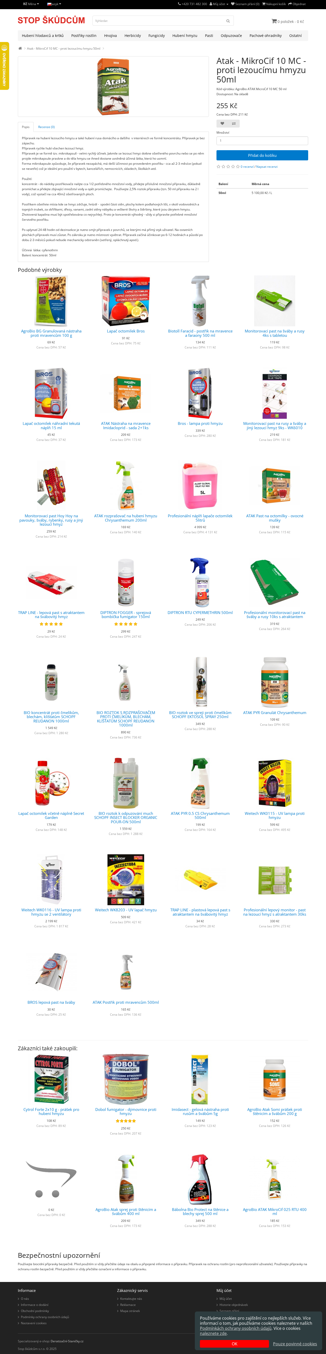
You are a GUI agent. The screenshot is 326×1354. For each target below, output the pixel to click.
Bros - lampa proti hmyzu (200, 423)
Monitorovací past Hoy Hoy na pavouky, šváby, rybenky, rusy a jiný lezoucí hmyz (51, 520)
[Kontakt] (179, 4)
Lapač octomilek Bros (126, 330)
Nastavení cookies (34, 1323)
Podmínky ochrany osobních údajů (45, 1317)
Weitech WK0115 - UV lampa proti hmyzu (275, 815)
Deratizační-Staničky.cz (67, 1341)
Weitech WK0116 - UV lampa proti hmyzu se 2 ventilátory (51, 912)
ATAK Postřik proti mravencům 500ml (126, 1002)
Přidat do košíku (262, 155)
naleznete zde (213, 1333)
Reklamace (128, 1305)
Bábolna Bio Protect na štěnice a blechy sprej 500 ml (200, 1211)
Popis (26, 127)
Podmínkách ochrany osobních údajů (235, 1328)
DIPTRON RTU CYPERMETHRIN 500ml (200, 612)
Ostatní (295, 35)
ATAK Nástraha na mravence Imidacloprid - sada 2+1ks (126, 425)
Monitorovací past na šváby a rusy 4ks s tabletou (275, 333)
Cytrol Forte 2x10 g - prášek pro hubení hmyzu (51, 1111)
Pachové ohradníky (266, 35)
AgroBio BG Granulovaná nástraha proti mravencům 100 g (51, 333)
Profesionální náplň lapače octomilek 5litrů (200, 518)
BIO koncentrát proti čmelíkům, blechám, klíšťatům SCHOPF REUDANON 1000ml (51, 716)
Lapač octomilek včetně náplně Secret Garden (51, 815)
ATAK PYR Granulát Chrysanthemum (274, 712)
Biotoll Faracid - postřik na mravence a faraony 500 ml (200, 333)
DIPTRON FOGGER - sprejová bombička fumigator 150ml (125, 614)
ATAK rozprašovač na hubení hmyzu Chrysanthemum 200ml (125, 518)
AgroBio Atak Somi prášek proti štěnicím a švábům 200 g (274, 1111)
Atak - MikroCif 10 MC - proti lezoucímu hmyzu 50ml (63, 48)
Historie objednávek (234, 1305)
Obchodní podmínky (35, 1311)
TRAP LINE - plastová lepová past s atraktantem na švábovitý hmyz (200, 912)
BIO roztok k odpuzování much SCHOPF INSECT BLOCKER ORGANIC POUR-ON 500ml (125, 817)
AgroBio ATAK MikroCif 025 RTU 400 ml (275, 1211)
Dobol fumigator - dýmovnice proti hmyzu (125, 1111)
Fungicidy (156, 35)
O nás (25, 1298)
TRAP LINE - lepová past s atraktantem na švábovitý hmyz (51, 614)
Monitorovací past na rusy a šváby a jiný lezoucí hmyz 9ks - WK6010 (274, 425)
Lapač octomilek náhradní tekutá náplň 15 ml (51, 425)
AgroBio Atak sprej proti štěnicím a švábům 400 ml (126, 1211)
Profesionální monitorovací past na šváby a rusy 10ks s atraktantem (274, 614)
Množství (222, 132)
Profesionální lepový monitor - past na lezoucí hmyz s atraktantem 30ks (274, 912)
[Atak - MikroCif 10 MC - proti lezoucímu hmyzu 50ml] (113, 86)
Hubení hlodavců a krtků (43, 35)
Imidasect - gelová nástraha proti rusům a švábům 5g (200, 1111)
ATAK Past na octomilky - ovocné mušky (274, 518)
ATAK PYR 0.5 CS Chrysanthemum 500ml (200, 815)
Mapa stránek (130, 1311)
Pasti (209, 35)
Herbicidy (133, 35)
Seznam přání (229, 1311)
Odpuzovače (231, 35)
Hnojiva (110, 35)
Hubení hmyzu (184, 35)
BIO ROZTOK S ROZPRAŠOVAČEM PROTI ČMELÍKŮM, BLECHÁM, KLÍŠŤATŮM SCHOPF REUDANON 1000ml (126, 719)
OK (234, 1344)
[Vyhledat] (228, 21)
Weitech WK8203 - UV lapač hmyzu (126, 909)
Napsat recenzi (267, 166)
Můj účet (226, 1298)
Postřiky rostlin (84, 35)
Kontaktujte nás (131, 1298)
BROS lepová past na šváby (51, 1002)
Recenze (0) (46, 127)
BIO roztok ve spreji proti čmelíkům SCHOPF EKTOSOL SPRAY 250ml (200, 714)
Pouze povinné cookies (295, 1343)
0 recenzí (247, 166)
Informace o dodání (34, 1305)
